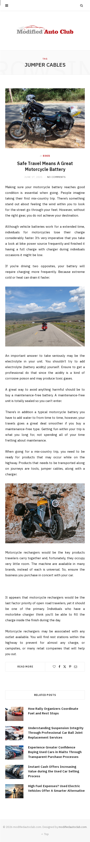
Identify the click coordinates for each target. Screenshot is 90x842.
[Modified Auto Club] (45, 31)
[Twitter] (64, 666)
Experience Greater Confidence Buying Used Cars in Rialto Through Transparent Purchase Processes (55, 752)
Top (46, 834)
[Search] (81, 5)
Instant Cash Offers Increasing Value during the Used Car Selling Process (53, 771)
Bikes (46, 155)
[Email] (75, 666)
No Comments (56, 177)
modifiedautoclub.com (73, 827)
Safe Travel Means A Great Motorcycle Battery (45, 166)
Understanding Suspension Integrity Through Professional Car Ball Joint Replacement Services (56, 732)
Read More (25, 666)
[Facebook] (59, 666)
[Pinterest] (70, 666)
